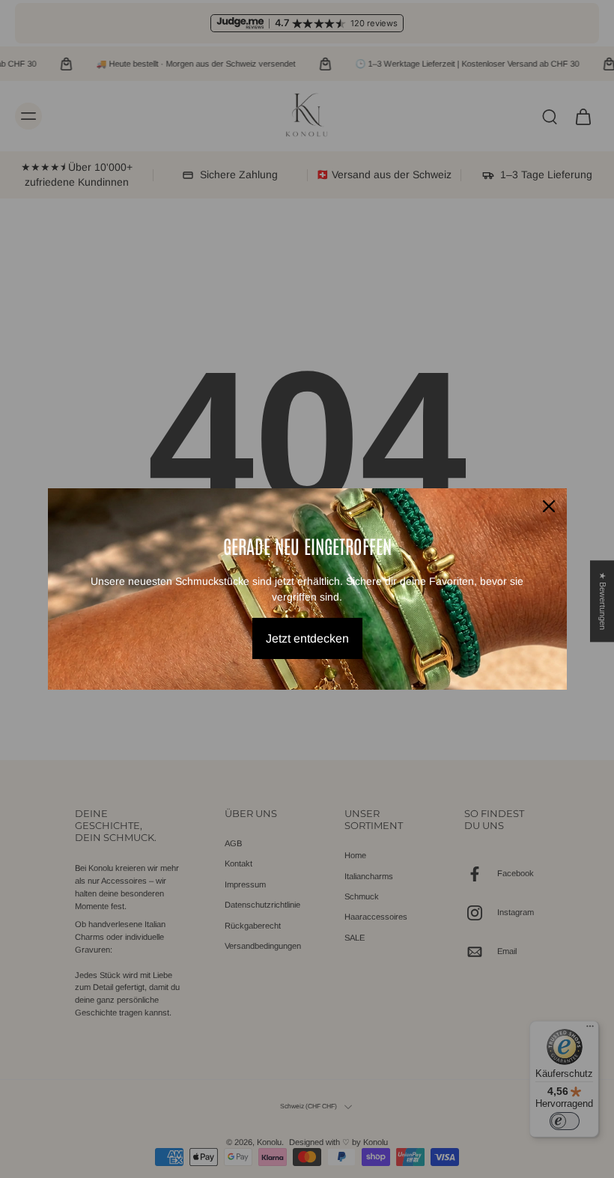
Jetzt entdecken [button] (307, 638)
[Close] (549, 506)
